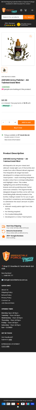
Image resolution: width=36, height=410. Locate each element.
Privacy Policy (6, 298)
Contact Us (6, 300)
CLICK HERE (5, 346)
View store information (12, 140)
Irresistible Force (14, 400)
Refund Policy (6, 295)
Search (30, 17)
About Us (5, 290)
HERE (10, 340)
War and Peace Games (8, 77)
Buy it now (18, 128)
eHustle (30, 400)
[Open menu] (32, 10)
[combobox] (18, 17)
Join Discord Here (8, 303)
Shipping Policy (7, 292)
